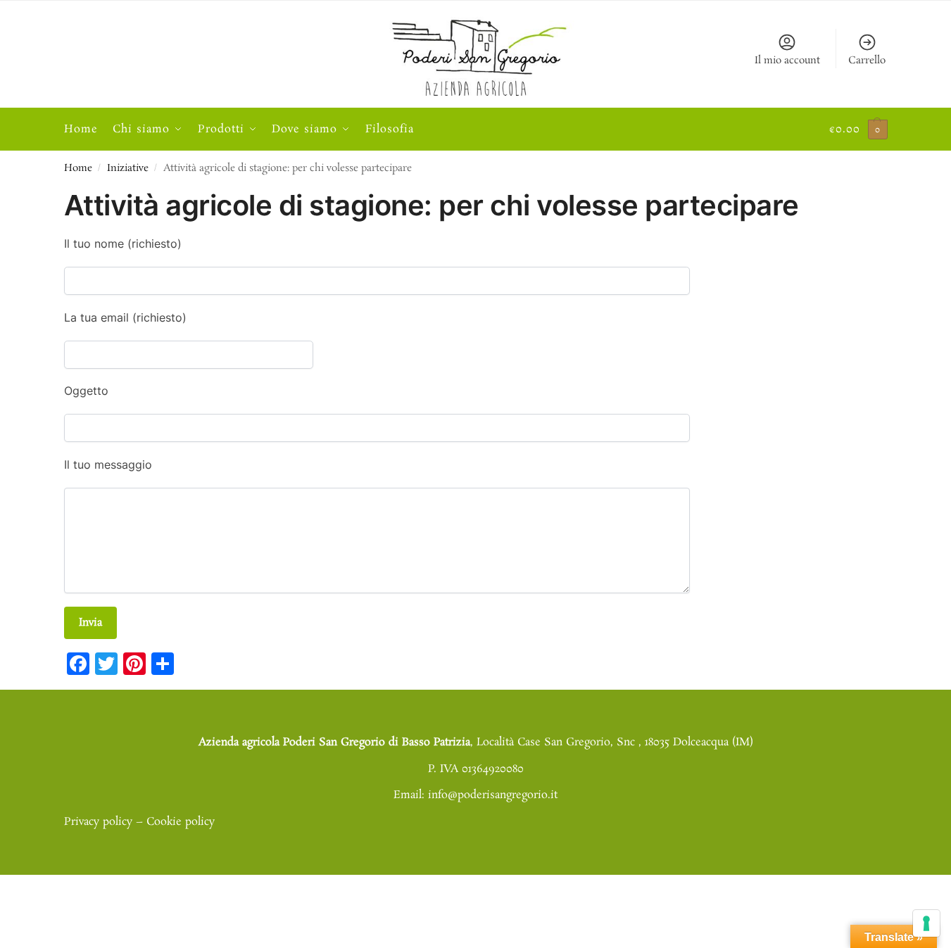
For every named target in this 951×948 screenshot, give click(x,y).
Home (78, 168)
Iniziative (128, 168)
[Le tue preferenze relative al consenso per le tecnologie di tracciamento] (926, 923)
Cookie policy (180, 821)
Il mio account (787, 60)
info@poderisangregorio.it (493, 795)
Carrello (867, 60)
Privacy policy (98, 821)
